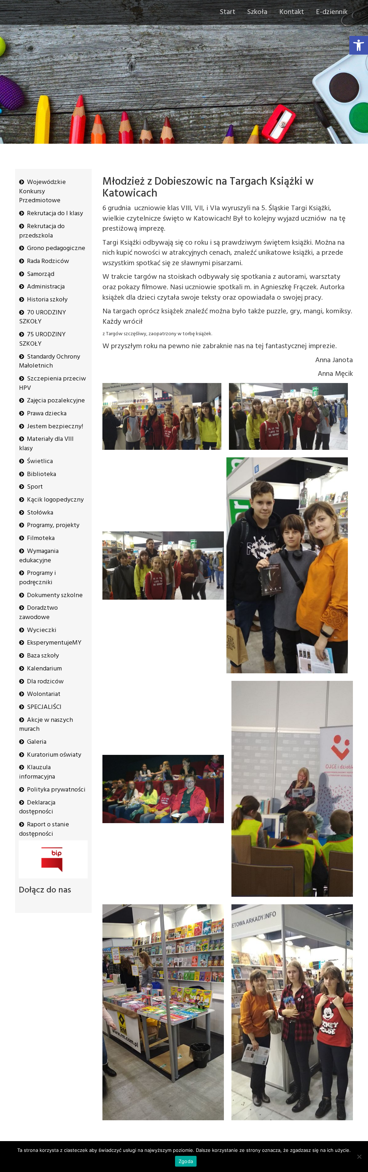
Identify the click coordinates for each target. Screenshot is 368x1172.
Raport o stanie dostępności (44, 829)
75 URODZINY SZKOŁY (42, 339)
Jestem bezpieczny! (55, 426)
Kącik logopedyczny (55, 500)
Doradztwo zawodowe (38, 613)
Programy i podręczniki (37, 578)
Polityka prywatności (56, 790)
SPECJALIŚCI (44, 707)
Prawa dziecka (46, 414)
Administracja (46, 287)
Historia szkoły (47, 300)
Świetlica (40, 461)
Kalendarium (44, 669)
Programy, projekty (53, 525)
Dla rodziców (45, 682)
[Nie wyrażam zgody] (359, 1156)
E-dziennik (332, 12)
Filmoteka (41, 538)
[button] (358, 45)
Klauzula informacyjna (37, 772)
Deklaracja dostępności (37, 807)
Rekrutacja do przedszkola (42, 231)
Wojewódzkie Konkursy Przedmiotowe (42, 191)
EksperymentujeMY (54, 643)
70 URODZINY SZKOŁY (42, 317)
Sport (35, 487)
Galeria (36, 742)
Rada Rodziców (48, 261)
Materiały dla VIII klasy (46, 444)
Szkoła (257, 12)
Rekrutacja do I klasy (55, 213)
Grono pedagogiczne (56, 248)
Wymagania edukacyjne (39, 556)
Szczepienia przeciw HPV (52, 383)
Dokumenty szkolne (55, 595)
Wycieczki (41, 630)
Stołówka (40, 513)
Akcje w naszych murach (46, 725)
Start (227, 12)
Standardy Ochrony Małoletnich (49, 362)
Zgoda (186, 1161)
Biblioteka (41, 474)
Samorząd (40, 274)
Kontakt (291, 12)
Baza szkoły (43, 656)
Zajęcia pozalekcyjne (56, 401)
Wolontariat (43, 694)
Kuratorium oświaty (54, 755)
